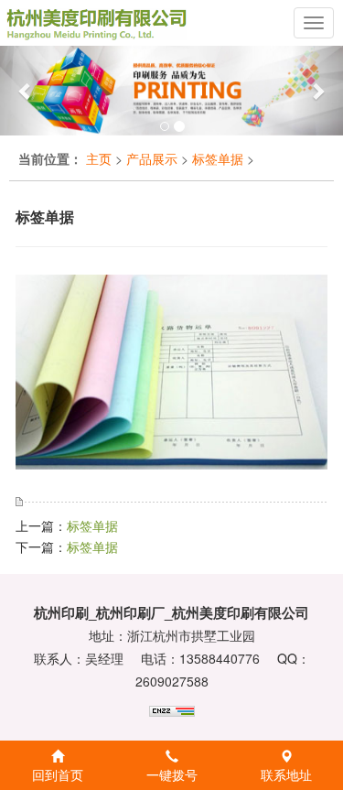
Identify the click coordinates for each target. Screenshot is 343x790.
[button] (25, 90)
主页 (99, 158)
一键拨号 (172, 774)
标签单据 (217, 158)
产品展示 (151, 158)
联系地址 (286, 774)
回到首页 (57, 774)
